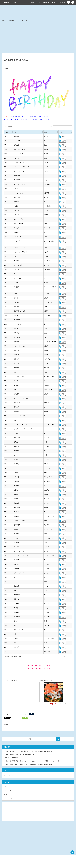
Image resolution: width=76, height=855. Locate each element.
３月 (36, 665)
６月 (48, 665)
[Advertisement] (38, 39)
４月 (40, 665)
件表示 (10, 126)
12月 (48, 669)
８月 (31, 669)
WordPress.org (8, 798)
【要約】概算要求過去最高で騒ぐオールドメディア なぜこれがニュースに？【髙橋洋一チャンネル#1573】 (32, 761)
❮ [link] (64, 656)
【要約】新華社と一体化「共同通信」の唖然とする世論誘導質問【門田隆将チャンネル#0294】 (29, 764)
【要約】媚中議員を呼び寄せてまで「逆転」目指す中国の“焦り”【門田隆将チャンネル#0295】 (29, 751)
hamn (6, 68)
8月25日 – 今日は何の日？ (11, 757)
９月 (35, 669)
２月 (31, 665)
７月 (27, 669)
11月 (44, 669)
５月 (44, 665)
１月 (27, 665)
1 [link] (67, 656)
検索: (50, 126)
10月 (40, 669)
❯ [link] (70, 656)
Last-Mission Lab (9, 2)
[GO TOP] (72, 852)
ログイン (6, 786)
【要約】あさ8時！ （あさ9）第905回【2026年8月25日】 (19, 754)
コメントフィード (8, 794)
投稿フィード (7, 790)
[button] (68, 2)
